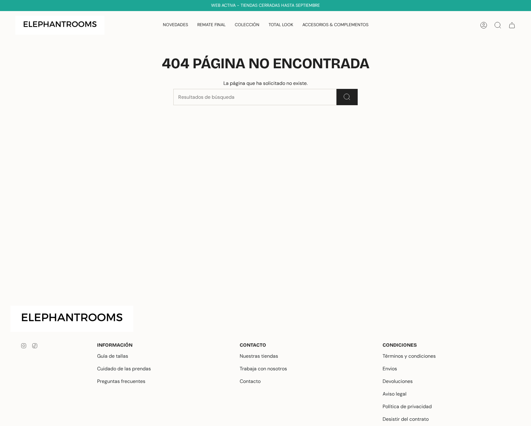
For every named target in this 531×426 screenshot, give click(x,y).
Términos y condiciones (409, 356)
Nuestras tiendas (259, 356)
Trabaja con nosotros (263, 368)
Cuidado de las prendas (124, 368)
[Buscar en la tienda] (347, 97)
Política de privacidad (407, 406)
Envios (390, 368)
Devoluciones (398, 381)
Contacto (250, 381)
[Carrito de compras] (512, 25)
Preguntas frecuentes (121, 381)
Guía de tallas (112, 356)
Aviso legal (395, 394)
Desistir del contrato (406, 419)
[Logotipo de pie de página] (76, 319)
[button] (247, 25)
